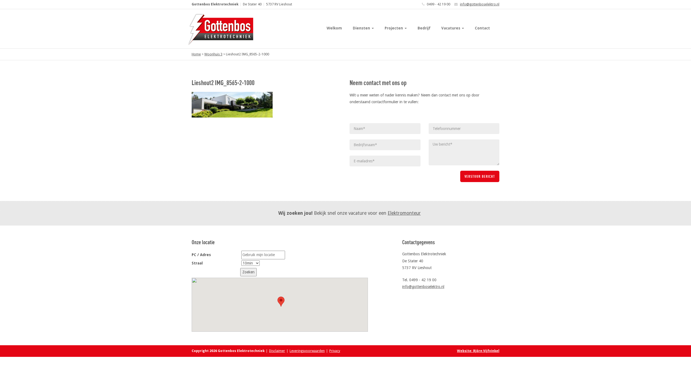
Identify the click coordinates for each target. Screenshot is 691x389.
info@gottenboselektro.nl (479, 4)
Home (196, 54)
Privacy (334, 351)
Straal (197, 263)
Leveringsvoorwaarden (307, 351)
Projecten (394, 28)
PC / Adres (201, 255)
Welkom (334, 28)
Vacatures (451, 28)
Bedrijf (424, 28)
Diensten (362, 28)
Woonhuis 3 (213, 54)
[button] (280, 302)
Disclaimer (277, 351)
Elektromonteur (404, 213)
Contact (482, 28)
